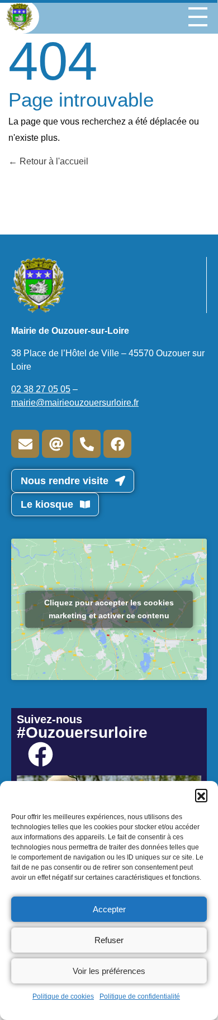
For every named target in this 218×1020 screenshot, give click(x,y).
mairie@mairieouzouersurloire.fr (75, 402)
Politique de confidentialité (139, 996)
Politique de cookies (63, 996)
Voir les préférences (109, 971)
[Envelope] (25, 444)
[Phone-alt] (87, 444)
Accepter (109, 909)
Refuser (109, 940)
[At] (56, 444)
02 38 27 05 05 (40, 389)
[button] (201, 795)
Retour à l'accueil (52, 161)
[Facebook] (117, 444)
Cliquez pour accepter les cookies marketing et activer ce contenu (109, 609)
